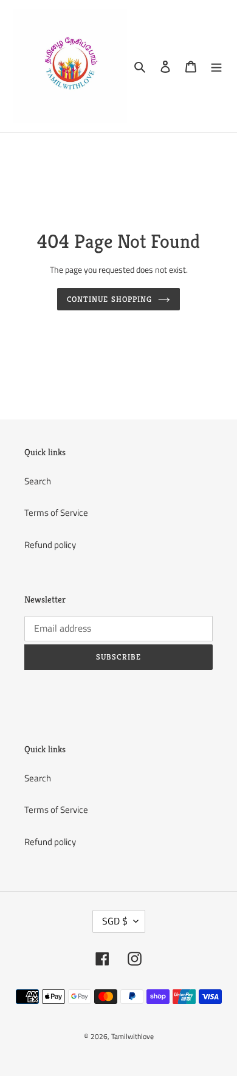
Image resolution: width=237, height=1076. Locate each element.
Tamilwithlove (132, 1036)
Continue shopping (109, 299)
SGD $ (115, 921)
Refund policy (50, 545)
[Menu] (216, 66)
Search (37, 481)
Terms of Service (56, 513)
